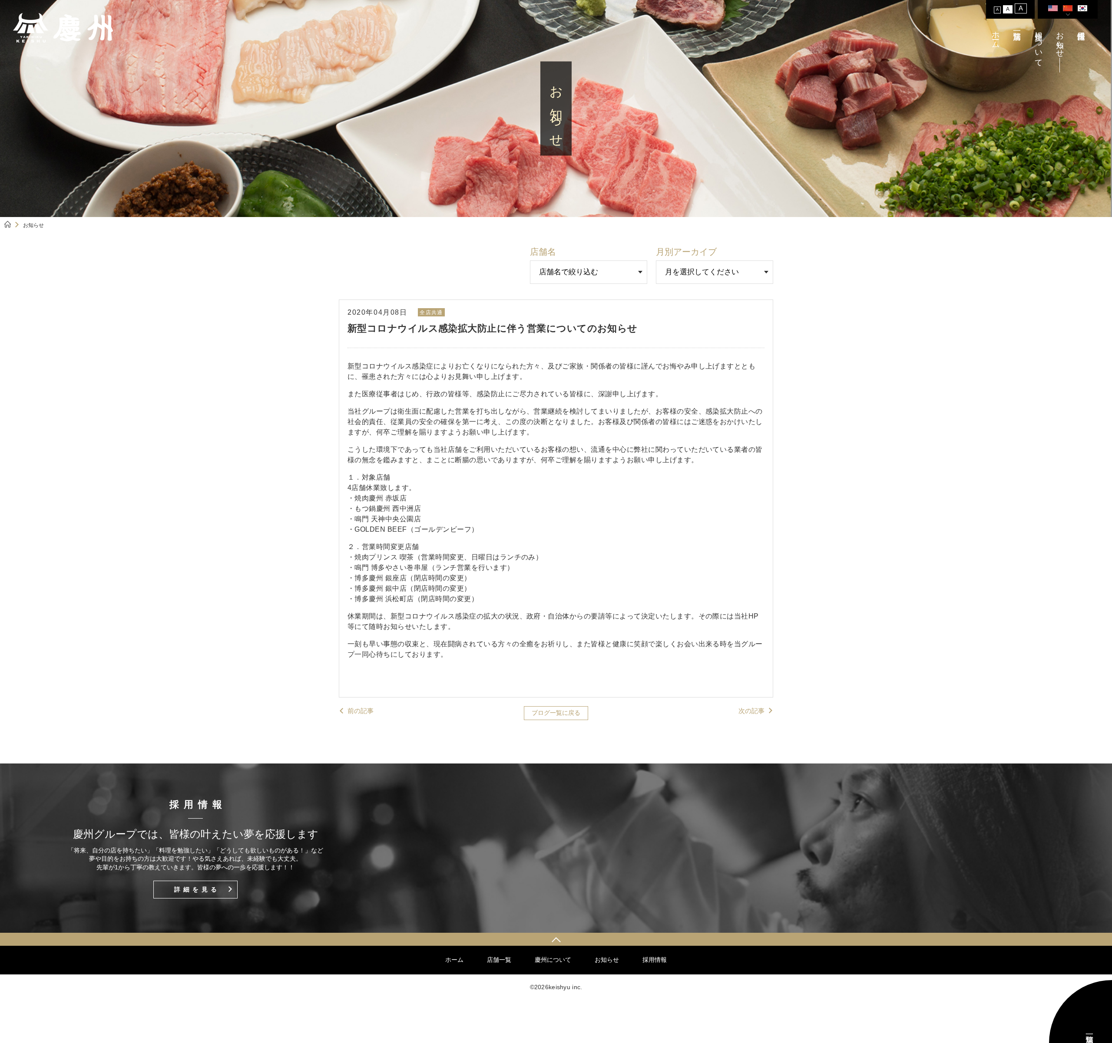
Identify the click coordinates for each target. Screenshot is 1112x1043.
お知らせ (1060, 39)
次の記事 (751, 710)
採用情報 (654, 959)
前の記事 (361, 710)
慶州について (1038, 44)
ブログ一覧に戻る (556, 712)
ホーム (995, 35)
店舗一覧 (499, 959)
